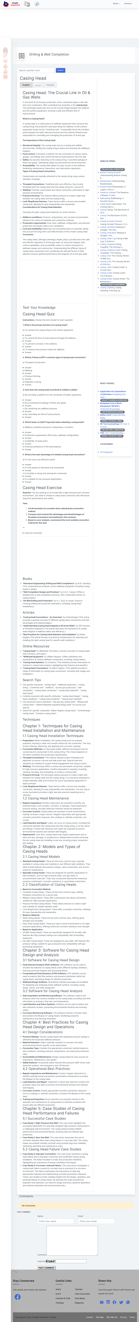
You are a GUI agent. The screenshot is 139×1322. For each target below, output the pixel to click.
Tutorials (5, 54)
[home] (12, 4)
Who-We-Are (112, 1317)
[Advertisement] (69, 19)
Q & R (58, 1294)
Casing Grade (106, 278)
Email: (80, 1216)
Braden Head (106, 186)
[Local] (27, 4)
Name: (40, 1216)
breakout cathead (108, 192)
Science (5, 76)
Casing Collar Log (108, 238)
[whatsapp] (128, 1302)
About (115, 3)
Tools (5, 65)
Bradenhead (105, 181)
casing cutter (106, 267)
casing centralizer (108, 227)
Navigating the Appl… (113, 394)
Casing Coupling (107, 244)
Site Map (100, 1317)
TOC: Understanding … (112, 433)
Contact (89, 1317)
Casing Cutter (106, 273)
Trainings (60, 1303)
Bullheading (105, 198)
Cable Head (105, 204)
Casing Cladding (107, 287)
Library (5, 71)
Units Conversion (82, 1294)
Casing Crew (105, 261)
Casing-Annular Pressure (111, 221)
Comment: (42, 1255)
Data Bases (80, 1298)
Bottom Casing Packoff (110, 172)
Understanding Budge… (111, 406)
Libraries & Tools (63, 1298)
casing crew (105, 255)
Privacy (123, 1317)
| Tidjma (52, 1317)
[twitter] (121, 1302)
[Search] (37, 4)
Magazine (79, 1303)
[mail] (102, 1302)
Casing (103, 215)
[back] (134, 1317)
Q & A (5, 60)
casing (103, 209)
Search (61, 70)
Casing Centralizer (108, 232)
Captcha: (41, 1261)
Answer (28, 335)
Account (127, 3)
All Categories (106, 452)
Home (5, 49)
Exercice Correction (33, 533)
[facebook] (17, 1296)
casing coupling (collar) (110, 250)
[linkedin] (108, 1301)
